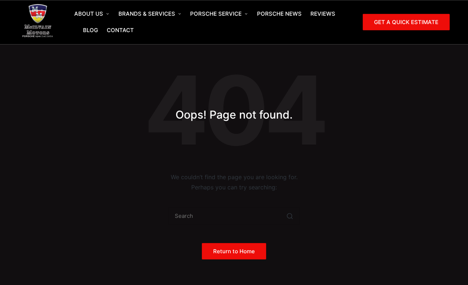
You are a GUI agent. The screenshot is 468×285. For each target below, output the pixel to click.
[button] (406, 22)
